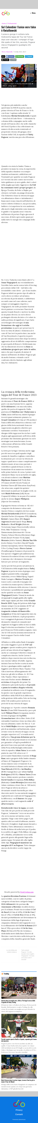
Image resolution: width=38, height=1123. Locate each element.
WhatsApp (20, 56)
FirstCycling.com (27, 892)
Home (4, 23)
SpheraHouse (22, 1119)
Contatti (19, 1114)
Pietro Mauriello (7, 52)
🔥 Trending (5, 973)
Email (14, 59)
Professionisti (12, 23)
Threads (6, 59)
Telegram (29, 56)
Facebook (11, 56)
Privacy (19, 1110)
